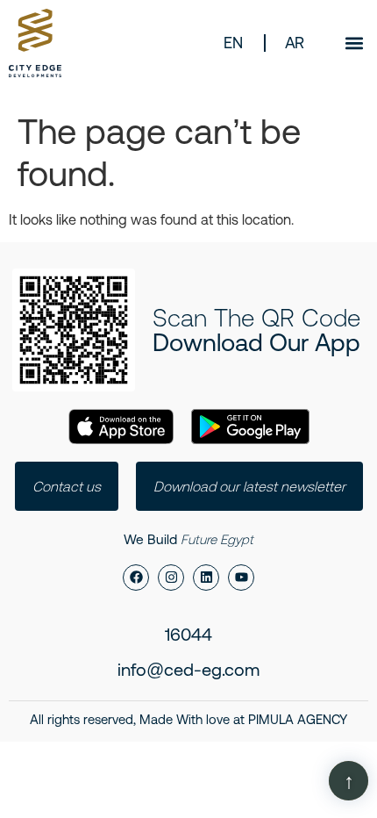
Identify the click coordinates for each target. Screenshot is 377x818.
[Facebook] (136, 577)
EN (233, 42)
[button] (353, 42)
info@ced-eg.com (188, 669)
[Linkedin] (206, 577)
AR (294, 42)
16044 (188, 634)
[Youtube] (241, 577)
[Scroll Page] (348, 780)
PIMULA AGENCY (297, 719)
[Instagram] (171, 577)
